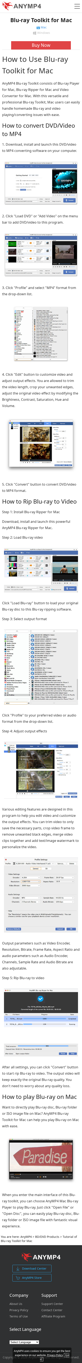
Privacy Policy (18, 1310)
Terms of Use (18, 1316)
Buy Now (41, 45)
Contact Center (51, 1310)
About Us (15, 1303)
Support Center (52, 1303)
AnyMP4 (26, 1237)
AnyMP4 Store (32, 1278)
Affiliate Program (53, 1316)
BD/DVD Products (47, 1237)
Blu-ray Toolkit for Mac (41, 20)
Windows (43, 33)
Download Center (34, 1268)
